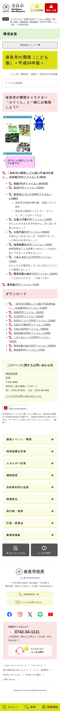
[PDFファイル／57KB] (23, 284)
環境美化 (12, 499)
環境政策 (24, 22)
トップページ (16, 19)
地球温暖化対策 (16, 451)
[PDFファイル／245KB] (29, 187)
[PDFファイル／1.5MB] (33, 244)
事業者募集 (13, 535)
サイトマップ (37, 665)
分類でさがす (30, 19)
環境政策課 (12, 373)
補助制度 (12, 475)
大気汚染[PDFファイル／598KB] (31, 329)
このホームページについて (14, 665)
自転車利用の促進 (17, 487)
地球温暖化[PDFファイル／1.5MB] (32, 333)
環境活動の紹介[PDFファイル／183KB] (35, 345)
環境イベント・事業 (19, 439)
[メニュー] (10, 707)
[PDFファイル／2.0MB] (33, 219)
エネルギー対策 (16, 463)
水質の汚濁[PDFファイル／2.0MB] (32, 324)
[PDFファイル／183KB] (35, 273)
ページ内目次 (15, 83)
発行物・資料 (14, 511)
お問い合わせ (9, 679)
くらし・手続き (44, 19)
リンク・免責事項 (40, 670)
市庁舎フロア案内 (33, 675)
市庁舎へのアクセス (11, 675)
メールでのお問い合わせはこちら (24, 396)
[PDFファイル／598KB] (31, 232)
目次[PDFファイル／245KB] (29, 316)
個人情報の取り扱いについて (15, 670)
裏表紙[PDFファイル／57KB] (29, 349)
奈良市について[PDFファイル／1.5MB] (34, 320)
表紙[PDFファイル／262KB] (31, 183)
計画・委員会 (14, 523)
